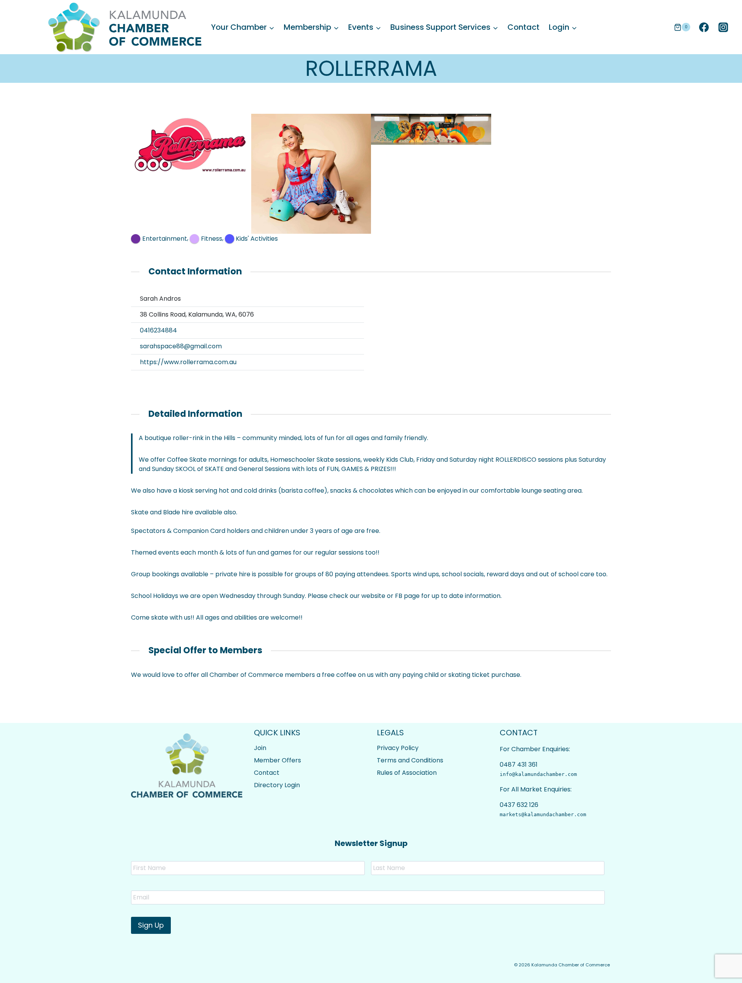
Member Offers (277, 760)
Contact (523, 27)
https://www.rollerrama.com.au (188, 362)
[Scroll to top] (715, 971)
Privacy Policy (398, 747)
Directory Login (277, 785)
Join (260, 747)
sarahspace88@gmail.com (181, 346)
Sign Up (151, 925)
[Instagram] (723, 27)
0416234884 (158, 330)
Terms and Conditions (410, 760)
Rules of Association (407, 772)
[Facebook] (703, 27)
